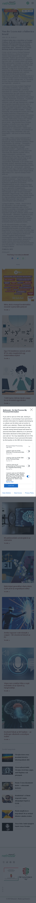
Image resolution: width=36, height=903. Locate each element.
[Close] (32, 410)
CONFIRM (11, 485)
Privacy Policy (29, 493)
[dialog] (18, 451)
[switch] (28, 451)
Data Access (18, 493)
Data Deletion (6, 493)
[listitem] (18, 446)
